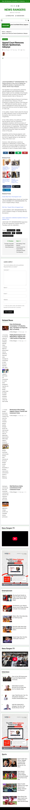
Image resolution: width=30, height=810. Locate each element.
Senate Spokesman (8, 235)
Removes (19, 233)
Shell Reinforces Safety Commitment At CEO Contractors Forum (16, 487)
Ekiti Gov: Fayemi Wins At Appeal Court (12, 207)
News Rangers (7, 50)
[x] (15, 6)
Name (5, 287)
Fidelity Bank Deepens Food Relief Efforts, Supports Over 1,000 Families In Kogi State (17, 336)
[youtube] (19, 6)
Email (5, 293)
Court (18, 230)
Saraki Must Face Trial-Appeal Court (11, 196)
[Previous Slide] (26, 1)
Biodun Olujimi (11, 230)
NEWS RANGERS (15, 9)
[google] (17, 6)
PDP (13, 233)
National (5, 39)
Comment (6, 270)
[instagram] (13, 6)
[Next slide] (28, 1)
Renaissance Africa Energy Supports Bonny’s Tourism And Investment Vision (18, 411)
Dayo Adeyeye (6, 233)
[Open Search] (26, 20)
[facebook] (11, 6)
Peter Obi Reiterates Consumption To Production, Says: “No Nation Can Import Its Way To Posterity (13, 1)
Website (6, 299)
